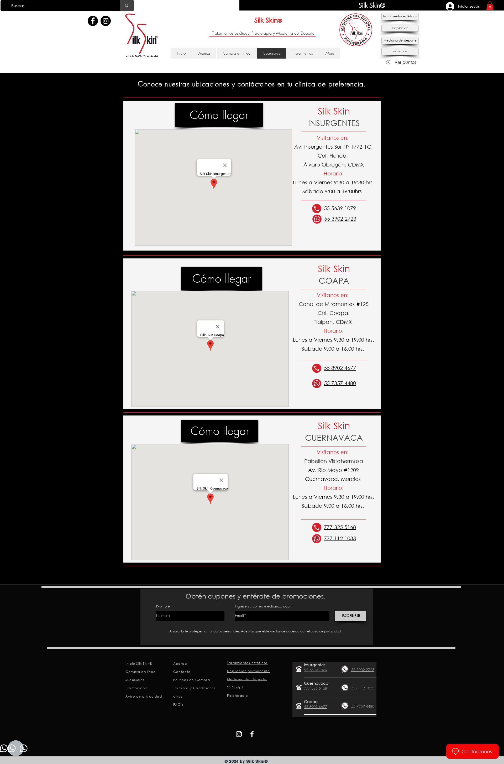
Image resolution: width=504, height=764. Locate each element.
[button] (490, 5)
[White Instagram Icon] (239, 734)
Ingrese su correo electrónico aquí (262, 606)
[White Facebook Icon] (252, 734)
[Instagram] (106, 21)
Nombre (163, 606)
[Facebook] (93, 21)
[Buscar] (127, 5)
